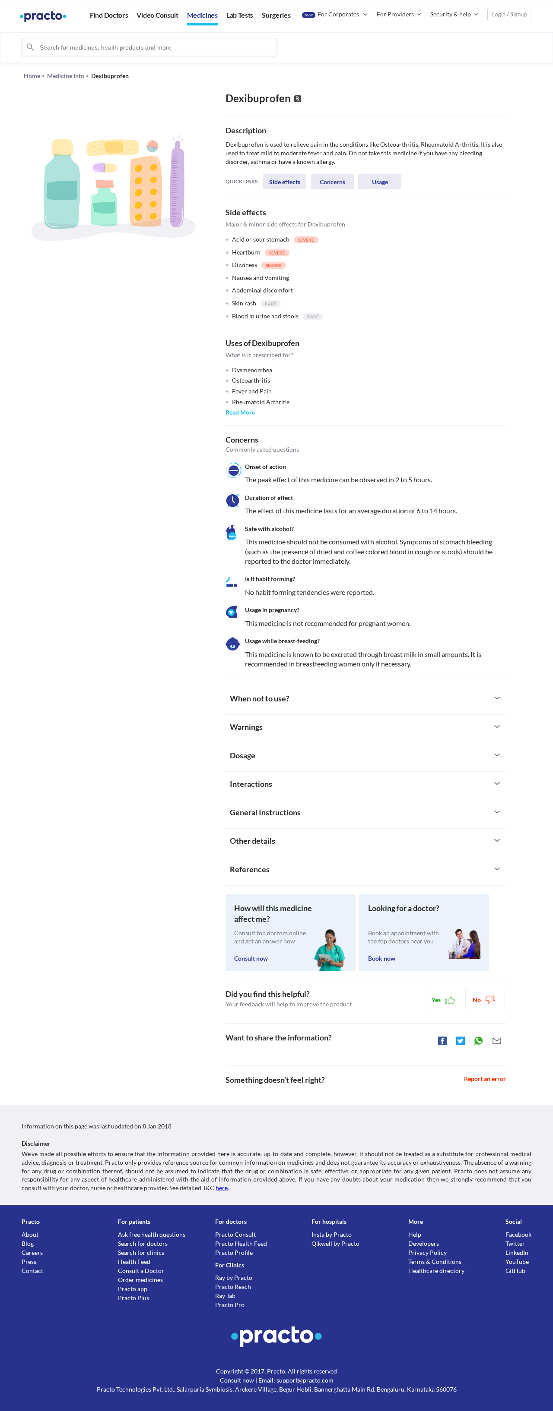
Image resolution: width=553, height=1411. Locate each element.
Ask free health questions (151, 1234)
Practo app (132, 1288)
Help (414, 1234)
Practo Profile (234, 1252)
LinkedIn (516, 1252)
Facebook (518, 1234)
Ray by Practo (233, 1277)
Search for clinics (141, 1252)
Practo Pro (230, 1304)
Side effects (284, 181)
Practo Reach (233, 1286)
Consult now (251, 958)
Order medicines (140, 1279)
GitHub (515, 1270)
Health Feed (134, 1261)
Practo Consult (235, 1234)
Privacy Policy (427, 1252)
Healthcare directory (436, 1270)
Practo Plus (133, 1297)
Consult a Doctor (141, 1270)
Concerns (332, 181)
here (222, 1187)
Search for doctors (143, 1243)
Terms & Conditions (434, 1261)
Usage (380, 181)
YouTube (517, 1261)
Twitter (515, 1243)
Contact (32, 1270)
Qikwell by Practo (335, 1243)
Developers (423, 1243)
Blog (28, 1243)
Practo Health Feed (241, 1243)
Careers (32, 1252)
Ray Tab (225, 1295)
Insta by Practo (331, 1234)
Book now (381, 958)
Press (29, 1261)
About (30, 1234)
